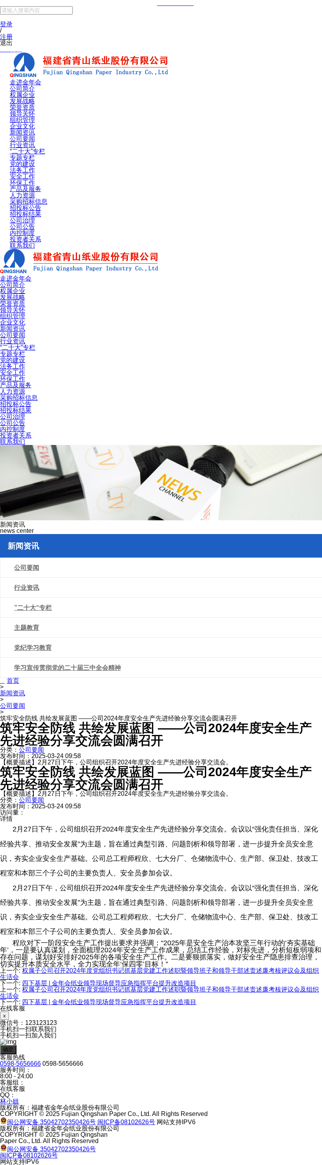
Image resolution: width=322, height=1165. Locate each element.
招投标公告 (25, 207)
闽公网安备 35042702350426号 (51, 1122)
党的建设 (22, 163)
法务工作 (22, 170)
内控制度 (22, 233)
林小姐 (9, 1101)
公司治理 (22, 220)
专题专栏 (22, 157)
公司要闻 (22, 138)
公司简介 (22, 88)
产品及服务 (25, 189)
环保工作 (22, 182)
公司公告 (22, 226)
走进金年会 (25, 82)
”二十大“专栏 (33, 607)
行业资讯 (22, 145)
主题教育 (26, 627)
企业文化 (22, 126)
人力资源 (22, 195)
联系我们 (22, 245)
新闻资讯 (22, 132)
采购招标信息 (29, 201)
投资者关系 (25, 239)
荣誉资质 (22, 107)
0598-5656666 (20, 1063)
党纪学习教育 (33, 647)
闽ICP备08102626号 (126, 1122)
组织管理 (22, 120)
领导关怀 (22, 113)
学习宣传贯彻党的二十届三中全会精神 (67, 667)
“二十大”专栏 (27, 151)
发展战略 (22, 101)
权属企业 (22, 94)
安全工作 (22, 176)
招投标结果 (25, 214)
